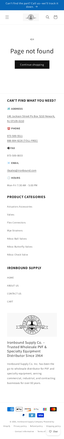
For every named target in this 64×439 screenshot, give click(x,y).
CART (10, 301)
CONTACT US (14, 293)
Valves (10, 214)
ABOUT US (13, 285)
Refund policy (36, 426)
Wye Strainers (15, 230)
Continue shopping (32, 64)
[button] (7, 17)
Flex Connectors (16, 222)
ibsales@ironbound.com (21, 170)
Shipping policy (53, 426)
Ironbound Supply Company (30, 421)
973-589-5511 (15, 135)
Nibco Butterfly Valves (19, 246)
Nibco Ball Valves (17, 238)
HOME (10, 277)
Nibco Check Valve (17, 254)
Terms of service (45, 431)
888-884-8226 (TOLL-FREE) (22, 140)
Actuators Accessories (19, 206)
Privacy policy (20, 426)
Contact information (24, 431)
